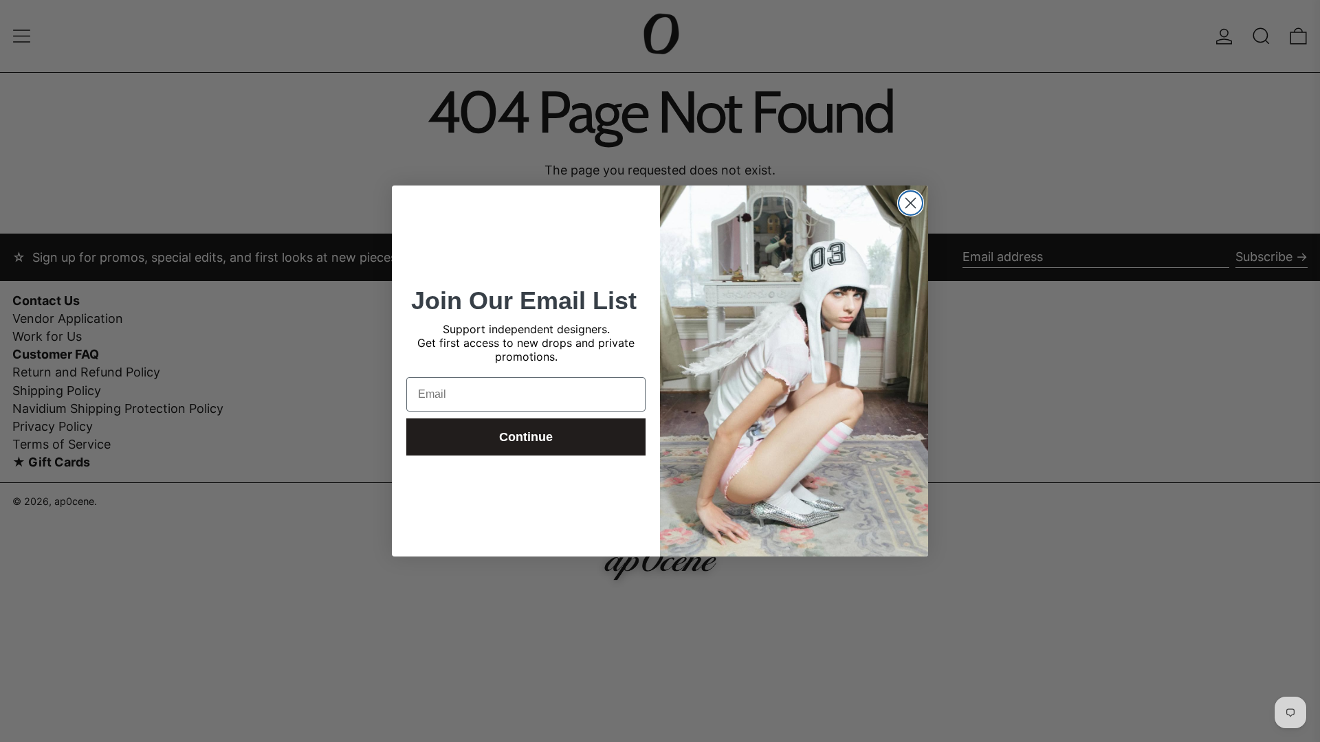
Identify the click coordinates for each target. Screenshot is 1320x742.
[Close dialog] (911, 203)
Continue (526, 437)
